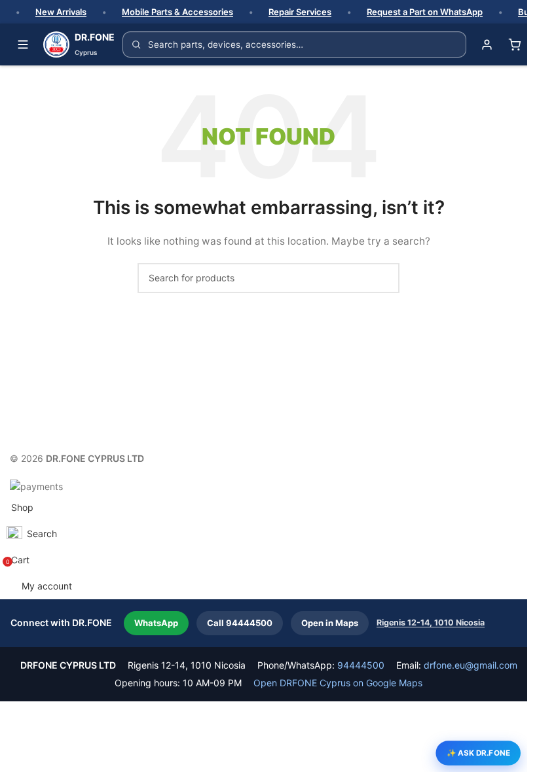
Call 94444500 (239, 623)
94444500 (360, 665)
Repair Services (299, 12)
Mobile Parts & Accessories (177, 12)
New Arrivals (60, 12)
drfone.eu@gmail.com (470, 665)
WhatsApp (156, 623)
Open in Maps (329, 623)
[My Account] (486, 44)
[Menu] (22, 44)
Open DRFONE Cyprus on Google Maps (337, 682)
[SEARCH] (384, 278)
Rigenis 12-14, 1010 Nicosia (431, 622)
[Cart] (514, 44)
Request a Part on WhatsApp (425, 12)
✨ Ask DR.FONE (478, 752)
